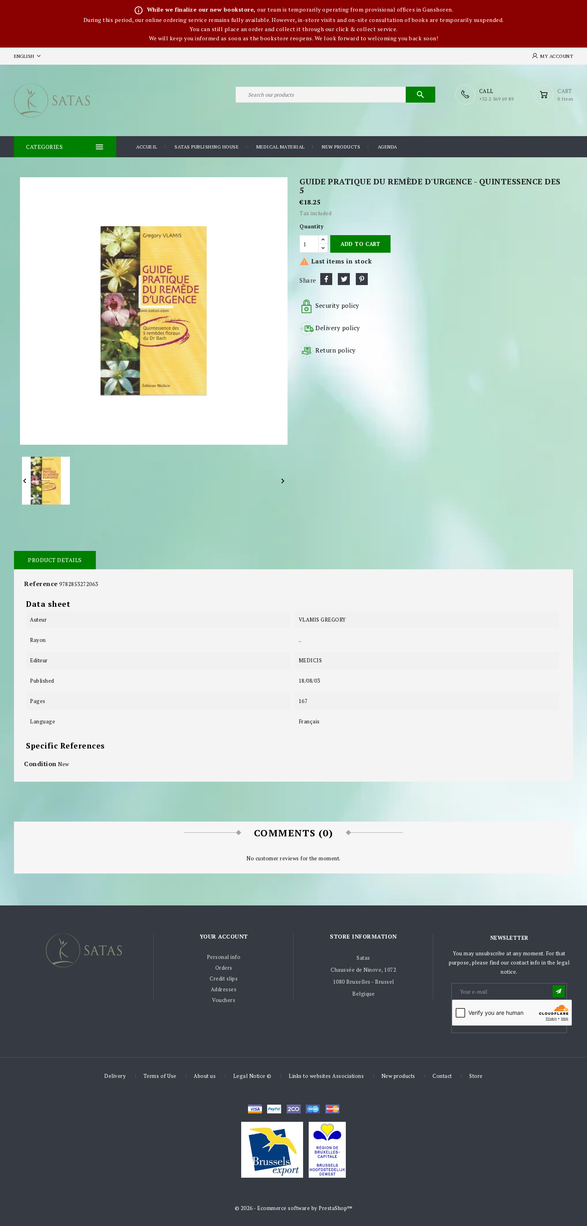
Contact (442, 1075)
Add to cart (360, 244)
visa (255, 1109)
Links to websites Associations (326, 1075)
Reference (41, 583)
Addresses (224, 989)
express (294, 1109)
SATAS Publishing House (207, 147)
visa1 (332, 1109)
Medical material (280, 147)
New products (341, 147)
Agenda (387, 147)
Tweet (344, 279)
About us (205, 1075)
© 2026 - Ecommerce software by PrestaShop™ (294, 1208)
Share (326, 279)
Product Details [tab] (55, 560)
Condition (40, 763)
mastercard (313, 1109)
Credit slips (224, 978)
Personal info (224, 957)
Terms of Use (159, 1075)
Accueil (146, 147)
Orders (223, 967)
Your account (224, 936)
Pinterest (362, 279)
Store (476, 1075)
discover (274, 1109)
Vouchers (223, 1000)
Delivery (115, 1075)
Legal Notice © (252, 1075)
